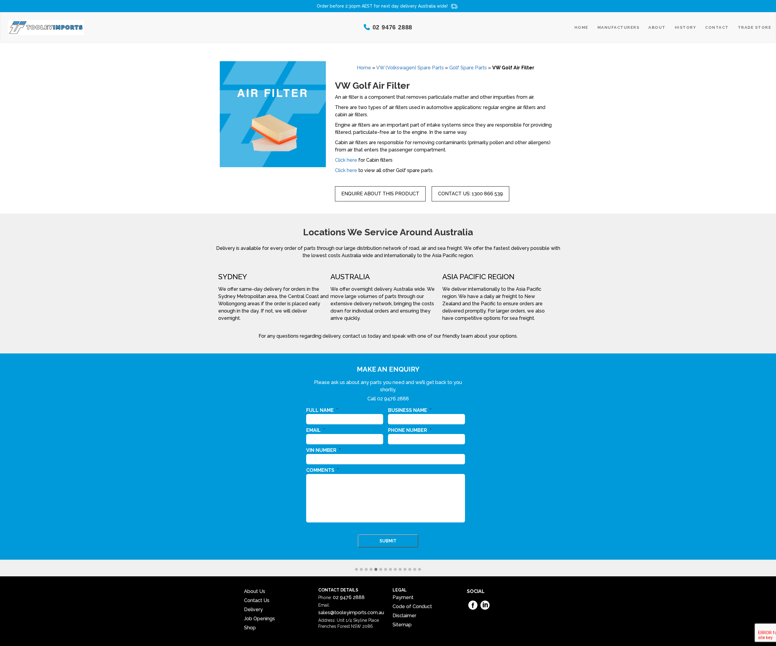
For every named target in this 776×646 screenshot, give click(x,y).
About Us (254, 591)
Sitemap (402, 625)
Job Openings (259, 618)
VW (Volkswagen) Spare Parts (410, 68)
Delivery (253, 609)
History (685, 27)
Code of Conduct (412, 606)
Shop (250, 628)
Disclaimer (404, 615)
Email (315, 430)
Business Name (409, 410)
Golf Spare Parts (468, 68)
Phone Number (409, 430)
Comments (322, 470)
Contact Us (256, 600)
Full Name (322, 410)
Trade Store (754, 27)
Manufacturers (618, 27)
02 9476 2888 (393, 399)
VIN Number (323, 450)
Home (581, 27)
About (657, 27)
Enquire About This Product (380, 194)
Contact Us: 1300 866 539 (470, 194)
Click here (346, 160)
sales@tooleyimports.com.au (351, 612)
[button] (356, 569)
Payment (403, 597)
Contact (717, 27)
